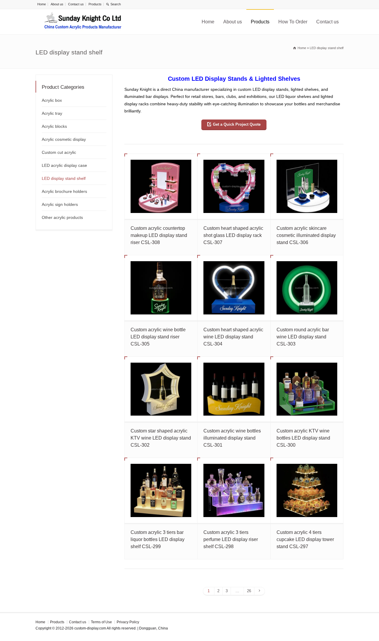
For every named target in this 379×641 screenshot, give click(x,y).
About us (57, 4)
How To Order (292, 21)
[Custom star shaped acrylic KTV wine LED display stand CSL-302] (161, 389)
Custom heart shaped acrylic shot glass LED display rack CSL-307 (233, 235)
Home (41, 4)
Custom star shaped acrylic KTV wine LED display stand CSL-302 (161, 438)
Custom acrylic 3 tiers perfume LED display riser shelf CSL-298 (230, 539)
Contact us (76, 4)
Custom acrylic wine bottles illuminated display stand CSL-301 (232, 438)
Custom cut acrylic (59, 152)
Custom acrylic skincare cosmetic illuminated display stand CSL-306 (306, 235)
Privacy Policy (128, 622)
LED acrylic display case (64, 165)
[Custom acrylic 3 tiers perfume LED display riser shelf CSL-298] (233, 490)
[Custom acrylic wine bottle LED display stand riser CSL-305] (161, 287)
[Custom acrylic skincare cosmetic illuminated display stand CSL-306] (307, 186)
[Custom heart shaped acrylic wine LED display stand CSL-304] (233, 287)
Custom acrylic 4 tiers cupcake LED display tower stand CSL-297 (305, 539)
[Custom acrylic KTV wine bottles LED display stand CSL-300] (307, 389)
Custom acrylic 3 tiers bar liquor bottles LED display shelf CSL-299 (157, 539)
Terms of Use (101, 622)
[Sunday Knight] (83, 21)
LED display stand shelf (64, 178)
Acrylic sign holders (60, 204)
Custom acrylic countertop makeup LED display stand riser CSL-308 (159, 235)
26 (249, 591)
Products (95, 4)
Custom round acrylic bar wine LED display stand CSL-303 (303, 336)
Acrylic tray (52, 113)
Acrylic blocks (54, 126)
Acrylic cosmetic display (64, 139)
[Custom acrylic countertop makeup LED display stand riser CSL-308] (161, 186)
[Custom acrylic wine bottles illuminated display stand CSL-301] (233, 389)
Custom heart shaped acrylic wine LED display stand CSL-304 (233, 336)
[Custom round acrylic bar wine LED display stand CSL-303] (307, 287)
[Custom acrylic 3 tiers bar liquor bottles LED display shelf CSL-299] (161, 490)
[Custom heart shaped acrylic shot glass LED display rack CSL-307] (233, 186)
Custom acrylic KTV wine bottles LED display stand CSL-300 (303, 438)
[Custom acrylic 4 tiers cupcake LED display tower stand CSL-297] (307, 490)
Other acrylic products (62, 217)
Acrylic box (52, 100)
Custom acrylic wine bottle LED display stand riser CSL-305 (158, 336)
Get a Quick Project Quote (237, 124)
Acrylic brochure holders (64, 191)
